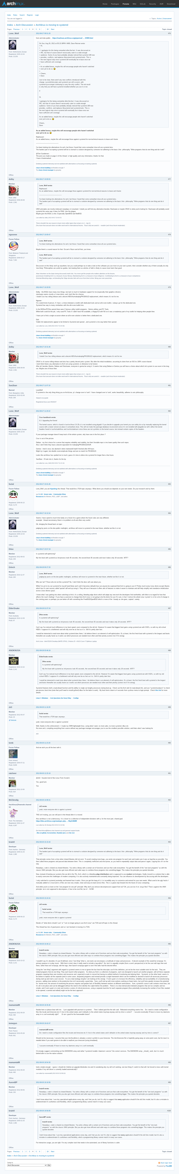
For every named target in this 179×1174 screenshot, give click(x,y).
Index (9, 15)
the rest (72, 833)
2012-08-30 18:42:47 (43, 1023)
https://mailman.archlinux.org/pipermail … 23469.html (72, 38)
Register (30, 15)
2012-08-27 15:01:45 (43, 484)
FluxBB (169, 1166)
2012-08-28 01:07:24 (43, 608)
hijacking (53, 489)
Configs (76, 698)
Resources (40, 496)
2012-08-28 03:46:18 (43, 650)
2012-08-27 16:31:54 (43, 513)
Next (52, 29)
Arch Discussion (24, 25)
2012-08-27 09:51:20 (43, 33)
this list (158, 690)
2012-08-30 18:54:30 (43, 1062)
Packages (115, 4)
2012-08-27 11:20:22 (43, 411)
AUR (161, 4)
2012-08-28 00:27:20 (43, 567)
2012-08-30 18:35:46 (43, 1005)
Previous (16, 29)
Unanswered (167, 18)
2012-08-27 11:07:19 (43, 385)
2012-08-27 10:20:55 (43, 287)
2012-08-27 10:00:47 (43, 235)
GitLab (143, 4)
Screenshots (51, 833)
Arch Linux (13, 3)
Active (159, 18)
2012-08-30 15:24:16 (43, 898)
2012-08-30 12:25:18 (43, 773)
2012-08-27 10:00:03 (43, 179)
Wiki (134, 4)
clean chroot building (43, 168)
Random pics (61, 833)
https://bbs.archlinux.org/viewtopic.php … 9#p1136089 (56, 821)
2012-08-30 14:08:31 (43, 800)
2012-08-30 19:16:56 (43, 1082)
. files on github (41, 833)
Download (171, 4)
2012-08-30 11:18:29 (43, 707)
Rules (15, 15)
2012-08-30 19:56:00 (43, 1111)
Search (22, 15)
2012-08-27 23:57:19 (43, 549)
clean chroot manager (46, 170)
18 (47, 29)
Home (105, 4)
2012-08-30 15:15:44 (43, 842)
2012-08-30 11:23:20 (43, 743)
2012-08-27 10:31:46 (43, 347)
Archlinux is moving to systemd (52, 25)
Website (13, 720)
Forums (126, 4)
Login (37, 15)
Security (152, 4)
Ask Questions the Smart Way (60, 698)
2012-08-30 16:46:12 (43, 944)
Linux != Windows (42, 698)
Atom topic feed (166, 1163)
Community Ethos (59, 494)
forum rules (48, 494)
